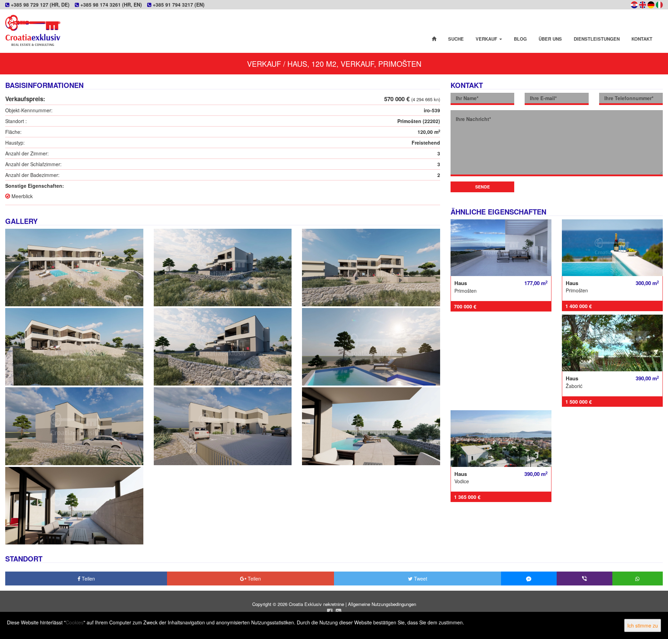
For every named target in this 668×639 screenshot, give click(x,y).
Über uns (550, 38)
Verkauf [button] (487, 38)
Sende (482, 187)
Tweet (420, 578)
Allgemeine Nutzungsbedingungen (382, 604)
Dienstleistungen (597, 38)
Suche (456, 38)
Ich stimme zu (642, 625)
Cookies (75, 622)
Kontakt (641, 38)
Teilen (87, 578)
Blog (520, 38)
